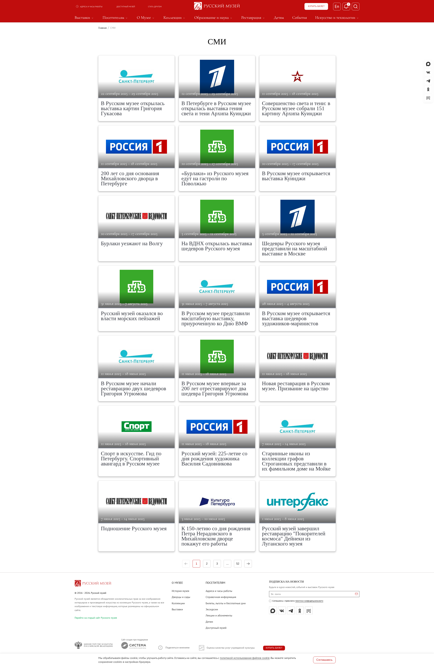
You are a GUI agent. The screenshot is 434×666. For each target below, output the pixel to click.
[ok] (300, 610)
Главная (102, 27)
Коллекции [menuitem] (174, 18)
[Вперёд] (248, 563)
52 (237, 563)
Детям (209, 621)
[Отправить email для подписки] (356, 594)
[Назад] (186, 563)
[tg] (291, 610)
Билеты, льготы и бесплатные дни (226, 603)
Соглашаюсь (324, 659)
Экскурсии (212, 609)
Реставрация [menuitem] (253, 18)
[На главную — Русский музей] (217, 6)
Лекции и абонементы (219, 615)
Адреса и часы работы (91, 6)
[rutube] (309, 610)
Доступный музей (125, 6)
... (227, 563)
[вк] (282, 610)
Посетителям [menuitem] (115, 18)
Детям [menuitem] (279, 18)
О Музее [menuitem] (146, 18)
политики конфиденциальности (309, 600)
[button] (174, 647)
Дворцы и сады (181, 597)
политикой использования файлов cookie (245, 658)
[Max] (273, 610)
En (337, 6)
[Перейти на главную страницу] (93, 583)
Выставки (177, 609)
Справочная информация (221, 597)
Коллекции (178, 603)
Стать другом (155, 6)
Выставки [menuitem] (84, 18)
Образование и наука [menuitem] (213, 18)
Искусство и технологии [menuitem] (337, 18)
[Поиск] (355, 6)
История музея (180, 591)
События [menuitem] (299, 18)
